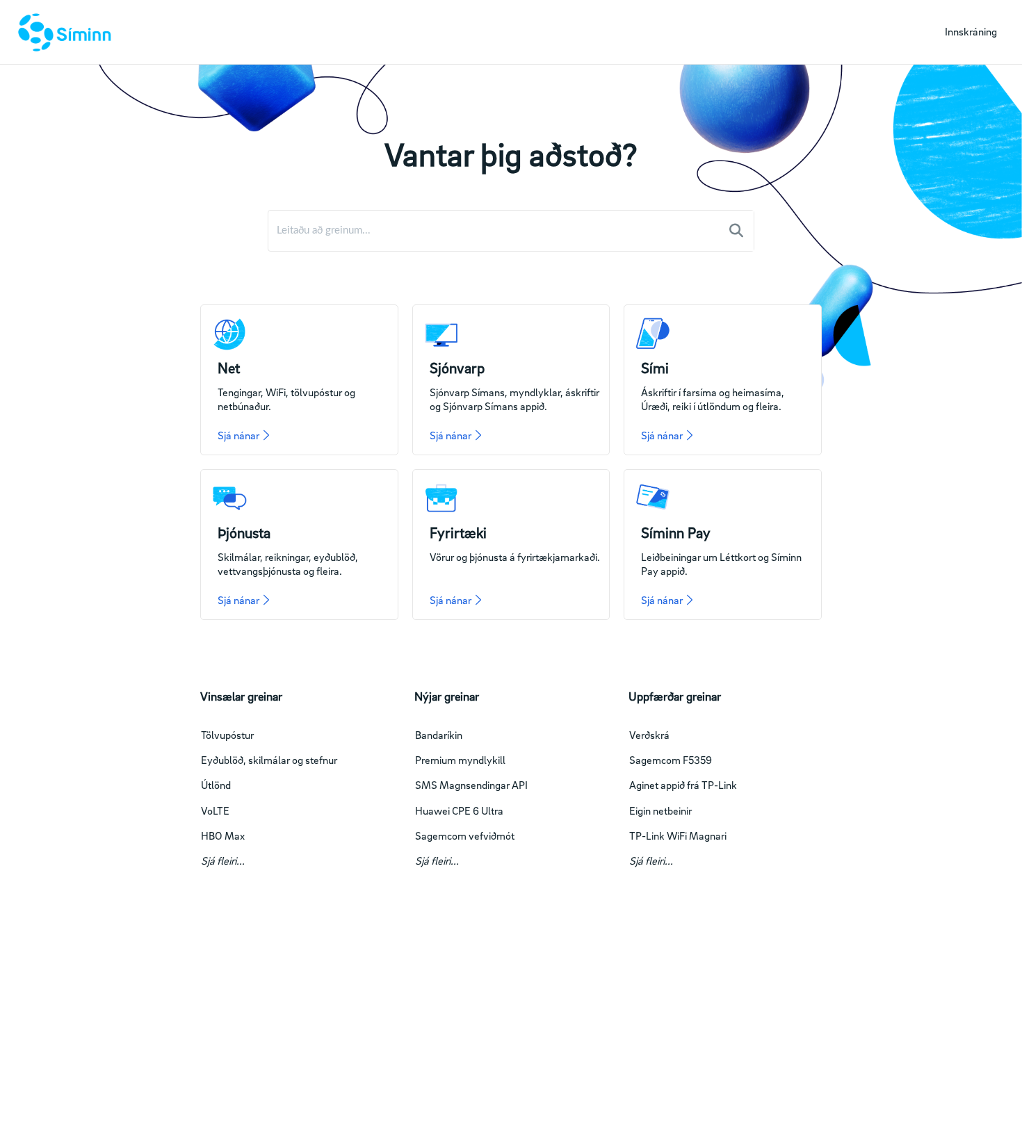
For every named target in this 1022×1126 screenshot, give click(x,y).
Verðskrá (649, 735)
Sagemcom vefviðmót (464, 835)
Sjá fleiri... (223, 860)
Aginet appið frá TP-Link (683, 785)
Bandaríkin (438, 735)
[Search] (736, 231)
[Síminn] (61, 32)
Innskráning (971, 31)
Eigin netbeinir (660, 810)
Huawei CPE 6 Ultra (459, 810)
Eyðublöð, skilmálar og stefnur (269, 760)
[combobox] (494, 231)
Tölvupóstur (227, 735)
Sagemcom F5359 (670, 760)
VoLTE (215, 810)
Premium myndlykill (460, 760)
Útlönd (216, 785)
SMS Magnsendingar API (471, 785)
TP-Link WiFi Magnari (678, 835)
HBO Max (223, 835)
